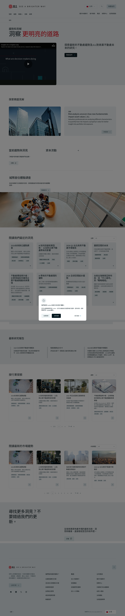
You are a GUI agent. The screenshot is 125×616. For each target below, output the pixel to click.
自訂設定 (77, 316)
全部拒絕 (46, 316)
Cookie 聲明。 (50, 310)
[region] (62, 308)
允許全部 (56, 316)
